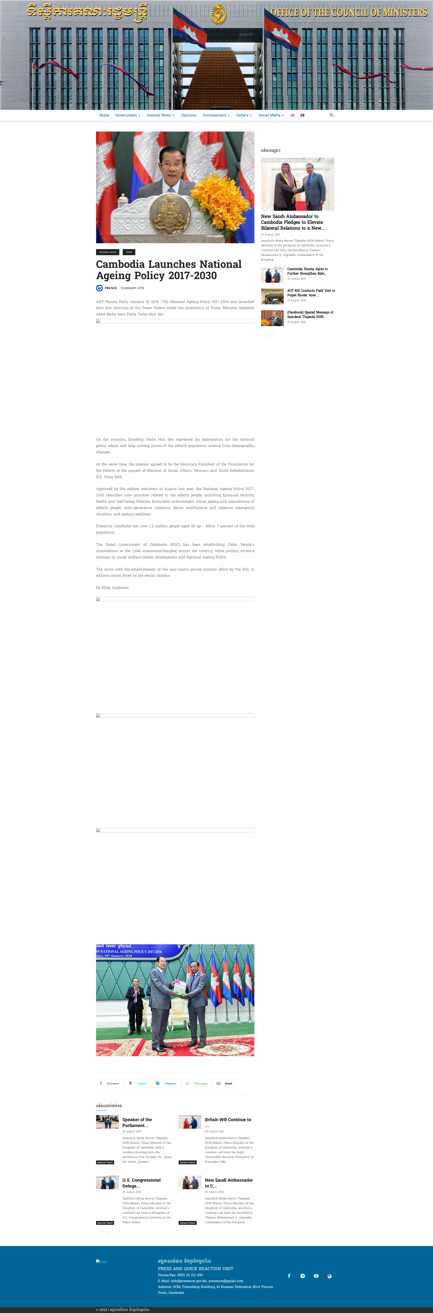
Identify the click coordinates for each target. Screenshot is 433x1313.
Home (104, 115)
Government (126, 115)
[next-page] (106, 1232)
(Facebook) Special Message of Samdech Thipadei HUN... (310, 315)
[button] (331, 115)
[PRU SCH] (100, 288)
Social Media (270, 115)
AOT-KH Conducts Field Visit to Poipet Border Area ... (311, 293)
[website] (329, 1276)
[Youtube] (316, 1276)
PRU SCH (111, 288)
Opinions (189, 115)
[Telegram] (302, 1276)
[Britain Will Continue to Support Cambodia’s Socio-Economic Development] (190, 1122)
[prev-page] (99, 1232)
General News (159, 115)
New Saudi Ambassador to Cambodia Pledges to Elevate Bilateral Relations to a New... (293, 222)
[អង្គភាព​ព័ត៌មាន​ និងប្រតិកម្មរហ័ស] (216, 55)
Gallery (242, 115)
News (129, 252)
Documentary (214, 115)
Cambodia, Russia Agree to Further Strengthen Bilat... (307, 271)
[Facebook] (289, 1276)
